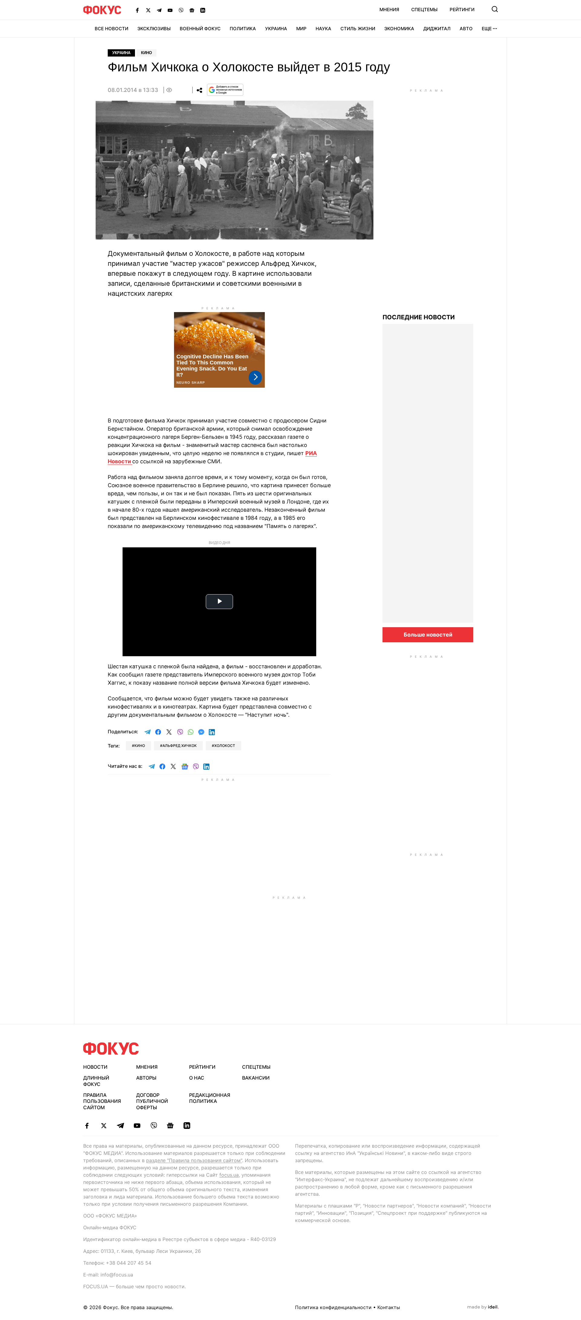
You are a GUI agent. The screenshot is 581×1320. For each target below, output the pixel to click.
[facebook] (87, 1125)
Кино (146, 53)
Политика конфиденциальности (333, 1307)
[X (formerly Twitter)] (148, 10)
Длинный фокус (96, 1081)
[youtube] (137, 1125)
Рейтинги (462, 9)
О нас (196, 1078)
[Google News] (191, 10)
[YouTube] (170, 10)
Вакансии (256, 1078)
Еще (487, 28)
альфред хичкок (179, 745)
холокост (224, 745)
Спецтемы (424, 9)
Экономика (399, 28)
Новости (95, 1067)
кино (139, 745)
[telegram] (120, 1125)
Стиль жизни (357, 28)
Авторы (146, 1078)
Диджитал (437, 28)
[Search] (495, 9)
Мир (301, 28)
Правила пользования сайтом (102, 1101)
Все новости (111, 28)
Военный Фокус (200, 28)
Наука (323, 28)
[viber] (153, 1125)
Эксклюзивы (154, 28)
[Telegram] (159, 10)
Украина (276, 28)
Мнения (389, 9)
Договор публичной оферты (152, 1101)
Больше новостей (428, 634)
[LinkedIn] (202, 10)
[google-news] (170, 1125)
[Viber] (181, 10)
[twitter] (103, 1125)
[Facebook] (137, 10)
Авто (466, 28)
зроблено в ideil (483, 1307)
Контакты (388, 1307)
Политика (243, 28)
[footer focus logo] (111, 1048)
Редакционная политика (209, 1098)
